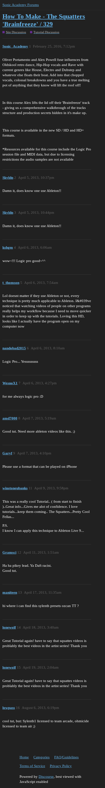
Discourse (46, 777)
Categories (41, 757)
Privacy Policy (61, 766)
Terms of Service (32, 766)
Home (24, 757)
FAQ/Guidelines (66, 757)
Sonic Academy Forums (20, 5)
